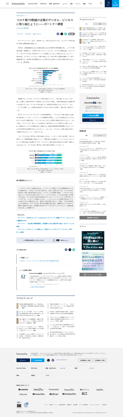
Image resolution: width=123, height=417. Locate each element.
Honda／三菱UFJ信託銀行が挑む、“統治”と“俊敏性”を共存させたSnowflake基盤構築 (62, 312)
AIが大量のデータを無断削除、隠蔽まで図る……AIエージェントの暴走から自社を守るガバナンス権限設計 (31, 321)
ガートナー (20, 34)
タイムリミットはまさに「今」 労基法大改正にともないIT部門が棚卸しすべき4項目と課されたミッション (31, 328)
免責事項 (69, 404)
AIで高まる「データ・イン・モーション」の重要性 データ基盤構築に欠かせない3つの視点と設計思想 (93, 197)
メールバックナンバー (94, 111)
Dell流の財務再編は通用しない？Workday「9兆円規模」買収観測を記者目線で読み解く (31, 306)
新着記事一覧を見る (93, 218)
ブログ (90, 4)
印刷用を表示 (22, 250)
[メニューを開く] (7, 3)
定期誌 (33, 375)
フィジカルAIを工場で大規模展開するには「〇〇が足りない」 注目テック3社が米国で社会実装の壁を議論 (62, 326)
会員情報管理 (62, 404)
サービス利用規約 (83, 404)
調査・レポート (37, 34)
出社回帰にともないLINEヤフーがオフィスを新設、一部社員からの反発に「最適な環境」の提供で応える (31, 336)
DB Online (43, 4)
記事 (71, 4)
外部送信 (104, 404)
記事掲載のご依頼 (85, 360)
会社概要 (75, 404)
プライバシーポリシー (95, 404)
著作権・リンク (53, 404)
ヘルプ (45, 404)
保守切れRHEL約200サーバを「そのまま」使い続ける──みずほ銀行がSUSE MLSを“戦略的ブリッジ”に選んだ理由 (62, 334)
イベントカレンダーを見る (93, 274)
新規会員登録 (93, 115)
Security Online (33, 4)
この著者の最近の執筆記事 (36, 287)
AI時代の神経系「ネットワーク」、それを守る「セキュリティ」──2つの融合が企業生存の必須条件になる (62, 306)
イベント (77, 4)
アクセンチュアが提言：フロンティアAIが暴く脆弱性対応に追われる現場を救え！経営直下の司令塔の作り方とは (31, 313)
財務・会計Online (54, 4)
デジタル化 (28, 34)
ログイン (94, 120)
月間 (100, 24)
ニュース (64, 4)
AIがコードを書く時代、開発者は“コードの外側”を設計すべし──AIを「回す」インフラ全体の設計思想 (93, 182)
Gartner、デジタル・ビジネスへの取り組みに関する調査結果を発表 (40, 261)
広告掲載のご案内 (100, 360)
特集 (84, 4)
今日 (86, 24)
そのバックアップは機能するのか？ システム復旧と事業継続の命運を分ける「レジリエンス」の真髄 (62, 319)
